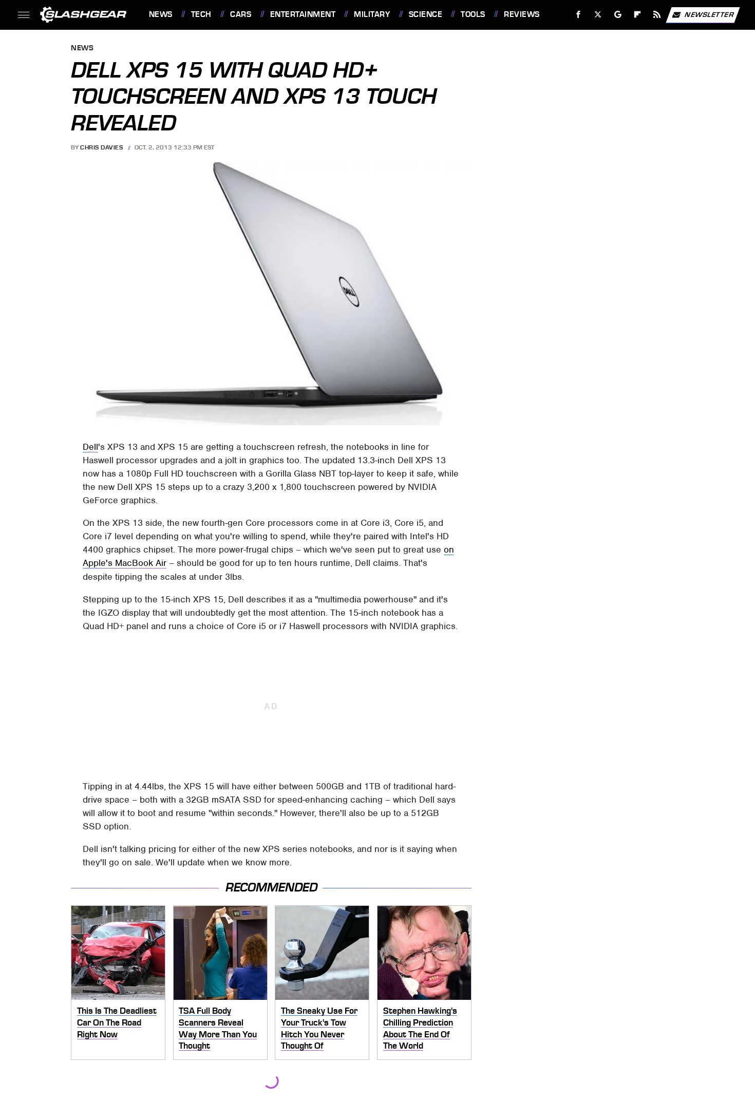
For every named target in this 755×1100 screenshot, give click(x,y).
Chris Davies (101, 147)
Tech (201, 14)
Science (425, 14)
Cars (240, 14)
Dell (90, 446)
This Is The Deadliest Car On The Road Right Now (117, 1022)
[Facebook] (578, 15)
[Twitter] (597, 15)
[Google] (618, 15)
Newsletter (709, 14)
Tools (473, 14)
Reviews (521, 14)
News (160, 14)
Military (372, 14)
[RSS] (656, 15)
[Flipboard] (637, 15)
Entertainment (302, 14)
